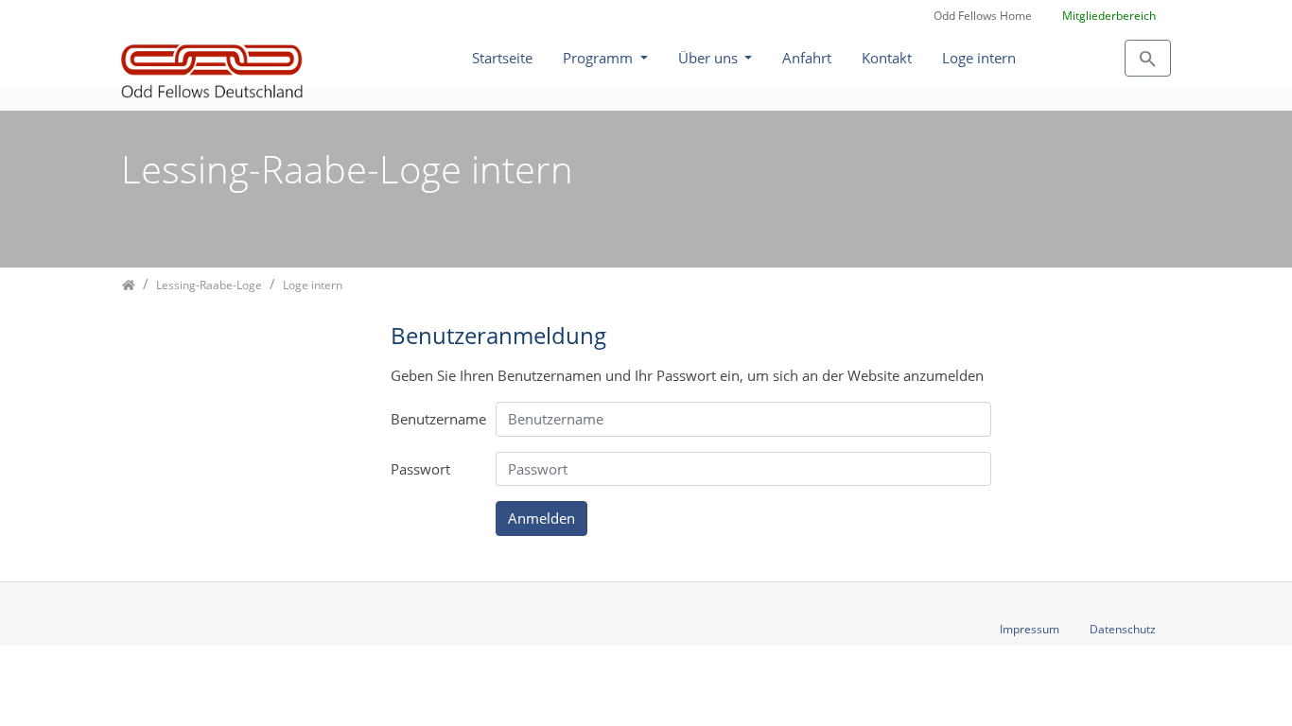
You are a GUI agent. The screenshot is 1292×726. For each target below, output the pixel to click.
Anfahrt (806, 57)
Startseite (502, 57)
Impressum (1029, 629)
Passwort (420, 468)
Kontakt (887, 57)
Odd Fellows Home (983, 16)
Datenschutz (1123, 629)
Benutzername (436, 418)
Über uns (710, 57)
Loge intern (979, 57)
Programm (600, 57)
